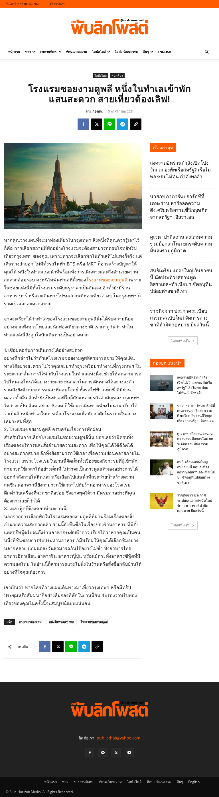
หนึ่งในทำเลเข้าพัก (61, 622)
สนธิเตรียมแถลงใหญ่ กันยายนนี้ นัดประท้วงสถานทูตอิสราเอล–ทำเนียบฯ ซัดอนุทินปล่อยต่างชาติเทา (196, 472)
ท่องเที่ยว (117, 75)
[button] (206, 52)
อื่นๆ (146, 52)
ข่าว (28, 52)
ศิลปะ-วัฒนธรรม (126, 52)
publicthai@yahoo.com (118, 738)
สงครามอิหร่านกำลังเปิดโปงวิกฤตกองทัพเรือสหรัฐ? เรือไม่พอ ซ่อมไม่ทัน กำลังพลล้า (180, 169)
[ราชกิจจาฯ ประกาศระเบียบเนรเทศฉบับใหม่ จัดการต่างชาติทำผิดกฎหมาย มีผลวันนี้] (161, 501)
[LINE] (109, 124)
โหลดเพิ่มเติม (180, 340)
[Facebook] (83, 124)
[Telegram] (122, 124)
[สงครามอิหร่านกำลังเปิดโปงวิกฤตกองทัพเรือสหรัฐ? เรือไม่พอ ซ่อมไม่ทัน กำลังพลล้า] (161, 383)
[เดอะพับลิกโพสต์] (109, 27)
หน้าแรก (14, 52)
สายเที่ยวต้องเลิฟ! (30, 622)
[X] (96, 124)
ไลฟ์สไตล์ (99, 52)
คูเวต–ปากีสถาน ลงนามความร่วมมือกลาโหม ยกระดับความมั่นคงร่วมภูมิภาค (181, 244)
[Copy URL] (135, 124)
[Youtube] (129, 752)
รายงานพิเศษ (48, 52)
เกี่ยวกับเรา (57, 4)
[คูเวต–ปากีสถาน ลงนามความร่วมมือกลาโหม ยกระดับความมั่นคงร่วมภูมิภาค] (161, 439)
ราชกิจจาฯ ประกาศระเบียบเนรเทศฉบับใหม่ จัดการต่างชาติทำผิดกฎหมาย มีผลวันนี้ (179, 318)
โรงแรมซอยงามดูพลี (106, 280)
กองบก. (97, 111)
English (164, 52)
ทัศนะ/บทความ (76, 52)
